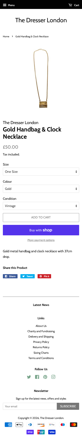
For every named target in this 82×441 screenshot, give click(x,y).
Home (6, 36)
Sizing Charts (41, 352)
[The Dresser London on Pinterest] (45, 377)
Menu (11, 5)
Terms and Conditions (41, 358)
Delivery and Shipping (41, 336)
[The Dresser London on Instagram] (53, 377)
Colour (7, 181)
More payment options (41, 240)
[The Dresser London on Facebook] (37, 377)
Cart (76, 5)
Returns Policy (41, 347)
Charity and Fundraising (41, 331)
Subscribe (68, 406)
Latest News (41, 305)
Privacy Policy (41, 342)
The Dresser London (41, 20)
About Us (41, 326)
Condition (9, 199)
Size (6, 164)
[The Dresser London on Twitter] (29, 377)
